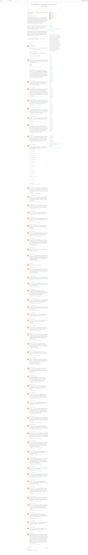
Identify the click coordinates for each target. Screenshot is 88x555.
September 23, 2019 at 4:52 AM (35, 121)
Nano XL (30, 290)
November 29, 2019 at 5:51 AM (35, 510)
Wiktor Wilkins (31, 224)
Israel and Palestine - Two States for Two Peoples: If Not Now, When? (37, 13)
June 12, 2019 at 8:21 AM (34, 78)
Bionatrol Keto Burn (32, 225)
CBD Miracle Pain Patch (32, 481)
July (50, 82)
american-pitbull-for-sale (32, 161)
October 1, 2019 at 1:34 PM (34, 184)
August (51, 60)
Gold (30, 65)
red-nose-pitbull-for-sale (32, 157)
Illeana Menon (31, 80)
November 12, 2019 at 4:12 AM (35, 422)
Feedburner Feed (52, 30)
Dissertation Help (31, 51)
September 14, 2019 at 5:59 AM (35, 104)
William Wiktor (31, 384)
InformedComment (51, 26)
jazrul (30, 44)
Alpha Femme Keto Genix (33, 488)
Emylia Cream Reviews (32, 368)
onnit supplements (32, 218)
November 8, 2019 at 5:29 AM (35, 413)
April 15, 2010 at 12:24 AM (34, 56)
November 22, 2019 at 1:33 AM (35, 470)
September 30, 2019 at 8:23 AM (35, 132)
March (50, 59)
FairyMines (33, 95)
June (50, 84)
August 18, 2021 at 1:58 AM (34, 544)
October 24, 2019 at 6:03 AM (35, 310)
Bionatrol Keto (31, 136)
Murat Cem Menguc (52, 17)
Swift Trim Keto (31, 277)
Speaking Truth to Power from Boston (55, 28)
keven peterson (31, 203)
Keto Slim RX (31, 497)
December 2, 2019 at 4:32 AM (35, 524)
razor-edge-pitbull (31, 155)
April (50, 56)
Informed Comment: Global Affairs (44, 5)
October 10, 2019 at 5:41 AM (35, 229)
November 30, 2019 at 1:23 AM (35, 518)
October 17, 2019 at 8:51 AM (35, 273)
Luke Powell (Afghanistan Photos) (54, 144)
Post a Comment (29, 546)
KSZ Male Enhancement (32, 327)
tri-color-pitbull (31, 167)
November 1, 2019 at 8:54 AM (35, 364)
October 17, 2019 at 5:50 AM (35, 265)
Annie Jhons (31, 99)
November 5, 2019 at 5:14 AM (35, 390)
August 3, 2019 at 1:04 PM (34, 85)
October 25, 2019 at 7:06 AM (35, 316)
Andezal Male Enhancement (33, 376)
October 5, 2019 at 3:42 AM (34, 208)
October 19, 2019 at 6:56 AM (35, 286)
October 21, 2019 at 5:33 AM (35, 296)
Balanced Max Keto (32, 249)
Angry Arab (51, 138)
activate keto (31, 458)
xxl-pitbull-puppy (31, 172)
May (50, 55)
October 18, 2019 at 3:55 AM (35, 279)
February (51, 73)
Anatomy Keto (31, 528)
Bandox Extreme (31, 232)
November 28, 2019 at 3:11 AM (35, 501)
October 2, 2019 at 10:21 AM (35, 193)
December (51, 68)
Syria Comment (52, 146)
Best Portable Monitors (32, 283)
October (51, 69)
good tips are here (55, 44)
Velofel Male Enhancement (33, 320)
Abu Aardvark (51, 136)
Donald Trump (31, 195)
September (51, 80)
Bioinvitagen (31, 269)
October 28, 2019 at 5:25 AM (35, 330)
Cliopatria (51, 139)
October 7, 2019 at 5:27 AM (34, 214)
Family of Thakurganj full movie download (40, 103)
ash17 (30, 58)
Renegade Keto (31, 504)
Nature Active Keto (32, 402)
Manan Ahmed (52, 16)
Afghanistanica (52, 137)
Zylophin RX (31, 239)
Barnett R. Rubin (52, 12)
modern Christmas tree (32, 417)
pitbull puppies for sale (32, 153)
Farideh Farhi (52, 13)
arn (50, 19)
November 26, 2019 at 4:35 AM (35, 484)
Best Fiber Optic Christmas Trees (33, 385)
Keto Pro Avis (31, 451)
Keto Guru (30, 314)
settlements (36, 39)
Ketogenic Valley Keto (32, 197)
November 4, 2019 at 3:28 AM (35, 382)
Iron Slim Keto (31, 255)
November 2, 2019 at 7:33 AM (35, 372)
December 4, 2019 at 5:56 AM (35, 530)
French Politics (52, 142)
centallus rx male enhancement (33, 408)
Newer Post (28, 548)
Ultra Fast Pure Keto (32, 187)
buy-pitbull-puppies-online (33, 165)
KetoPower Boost (31, 299)
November (51, 77)
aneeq (30, 123)
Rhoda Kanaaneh (52, 18)
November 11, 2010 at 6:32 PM (35, 66)
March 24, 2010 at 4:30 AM (34, 49)
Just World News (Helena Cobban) (54, 143)
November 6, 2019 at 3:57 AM (35, 398)
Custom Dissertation (37, 55)
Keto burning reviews (32, 425)
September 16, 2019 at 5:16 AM (35, 114)
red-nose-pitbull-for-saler (32, 159)
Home (38, 548)
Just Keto (30, 69)
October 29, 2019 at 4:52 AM (35, 340)
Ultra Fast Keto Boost (41, 109)
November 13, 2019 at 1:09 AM (35, 429)
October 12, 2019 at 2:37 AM (35, 245)
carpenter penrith (36, 540)
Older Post (46, 548)
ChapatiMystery (51, 23)
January (51, 57)
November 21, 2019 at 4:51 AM (35, 464)
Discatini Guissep (31, 144)
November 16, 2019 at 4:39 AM (35, 447)
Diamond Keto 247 (32, 334)
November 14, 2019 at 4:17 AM (35, 438)
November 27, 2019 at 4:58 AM (35, 493)
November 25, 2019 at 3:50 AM (35, 477)
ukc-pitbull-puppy (32, 163)
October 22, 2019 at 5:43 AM (35, 303)
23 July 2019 (31, 107)
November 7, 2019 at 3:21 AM (35, 404)
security (32, 39)
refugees (28, 39)
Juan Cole (51, 14)
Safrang (51, 145)
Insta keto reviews (31, 394)
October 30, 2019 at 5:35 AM (35, 348)
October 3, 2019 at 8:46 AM (34, 201)
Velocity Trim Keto (32, 442)
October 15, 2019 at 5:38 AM (35, 260)
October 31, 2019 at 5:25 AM (35, 355)
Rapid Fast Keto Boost (32, 212)
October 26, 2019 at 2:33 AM (35, 323)
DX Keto (30, 522)
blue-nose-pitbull (31, 180)
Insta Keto (30, 359)
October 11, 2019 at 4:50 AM (35, 236)
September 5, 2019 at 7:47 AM (35, 96)
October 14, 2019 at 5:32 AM (35, 251)
